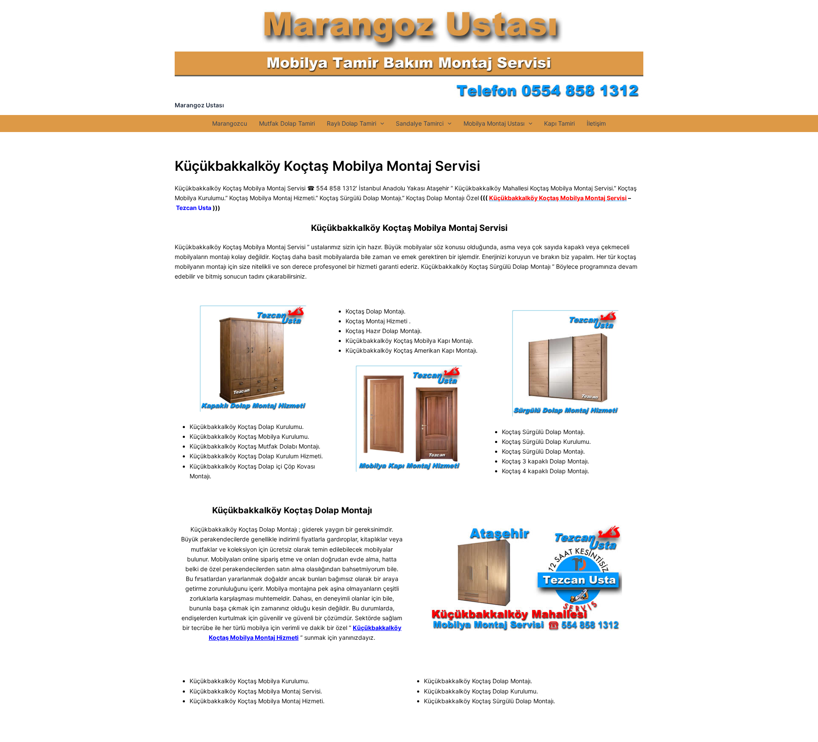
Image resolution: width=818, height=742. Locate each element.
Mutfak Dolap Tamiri (287, 123)
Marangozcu (229, 123)
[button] (380, 123)
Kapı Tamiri (559, 123)
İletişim (596, 123)
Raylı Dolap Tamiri (351, 123)
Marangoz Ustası (199, 105)
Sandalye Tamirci (420, 123)
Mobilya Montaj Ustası (494, 123)
